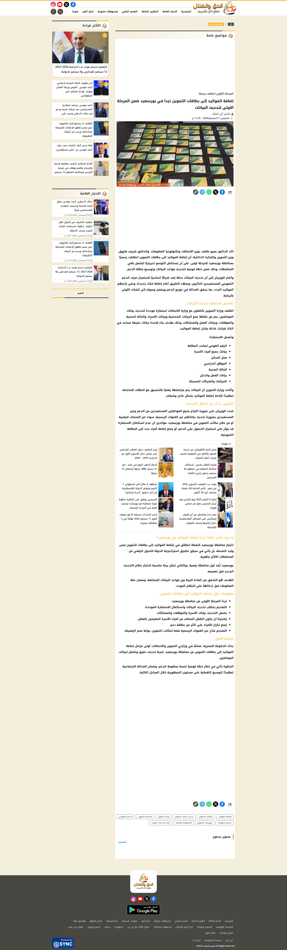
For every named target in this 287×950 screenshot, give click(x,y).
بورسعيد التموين (204, 823)
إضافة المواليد (224, 816)
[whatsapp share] (209, 192)
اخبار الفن (88, 11)
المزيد (80, 293)
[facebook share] (222, 192)
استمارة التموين (145, 816)
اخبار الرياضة (112, 921)
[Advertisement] (175, 65)
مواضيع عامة (216, 24)
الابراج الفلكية (226, 933)
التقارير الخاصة (150, 11)
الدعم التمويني (126, 816)
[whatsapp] (195, 192)
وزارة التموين (163, 816)
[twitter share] (215, 192)
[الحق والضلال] (231, 24)
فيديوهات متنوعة (108, 11)
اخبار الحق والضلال (184, 927)
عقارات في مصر (75, 927)
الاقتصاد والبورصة (224, 927)
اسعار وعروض (93, 927)
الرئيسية (186, 11)
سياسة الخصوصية (213, 940)
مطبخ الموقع (96, 921)
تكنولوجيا (118, 927)
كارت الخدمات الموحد (160, 823)
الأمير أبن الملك (221, 113)
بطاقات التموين (206, 816)
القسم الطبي (130, 11)
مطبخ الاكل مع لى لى (138, 927)
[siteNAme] (215, 8)
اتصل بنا (196, 940)
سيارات (107, 927)
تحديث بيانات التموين (184, 816)
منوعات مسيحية (129, 921)
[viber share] (202, 192)
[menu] (60, 12)
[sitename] (143, 882)
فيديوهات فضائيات (162, 927)
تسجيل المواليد (224, 823)
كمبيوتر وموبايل (204, 927)
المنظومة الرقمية (184, 823)
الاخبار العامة (169, 11)
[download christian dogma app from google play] (143, 910)
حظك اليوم (210, 933)
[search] (53, 12)
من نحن (229, 940)
